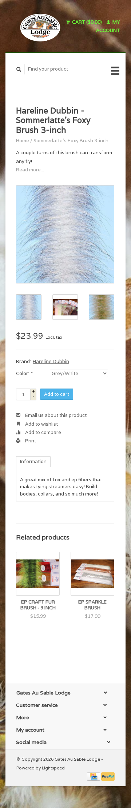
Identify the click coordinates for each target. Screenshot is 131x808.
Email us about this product (55, 415)
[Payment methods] (94, 776)
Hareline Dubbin (51, 361)
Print (30, 441)
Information (33, 461)
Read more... (30, 170)
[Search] (18, 69)
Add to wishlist (41, 424)
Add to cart (56, 394)
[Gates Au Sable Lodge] (38, 26)
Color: (24, 373)
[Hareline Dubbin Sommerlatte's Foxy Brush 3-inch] (65, 234)
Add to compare (42, 432)
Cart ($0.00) (87, 22)
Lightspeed (53, 768)
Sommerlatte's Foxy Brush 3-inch (70, 141)
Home (22, 141)
